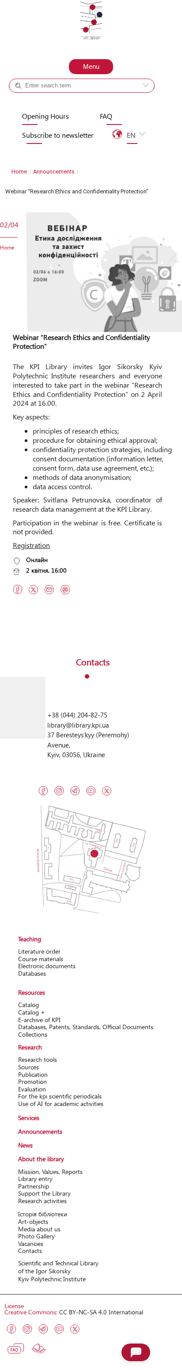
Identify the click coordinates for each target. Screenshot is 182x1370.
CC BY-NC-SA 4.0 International (101, 1312)
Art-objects (33, 1221)
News (25, 1145)
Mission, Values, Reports (50, 1171)
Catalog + (39, 101)
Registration (31, 545)
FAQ (106, 116)
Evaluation (32, 1089)
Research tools (37, 1059)
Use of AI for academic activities (60, 1103)
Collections (32, 1034)
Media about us (39, 1229)
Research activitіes (42, 1200)
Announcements (54, 171)
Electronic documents (47, 966)
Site (98, 101)
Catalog (28, 1004)
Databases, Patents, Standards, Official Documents (85, 1027)
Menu (91, 66)
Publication (33, 1074)
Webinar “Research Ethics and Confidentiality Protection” (81, 341)
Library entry (35, 1178)
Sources (28, 1067)
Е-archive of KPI (39, 1019)
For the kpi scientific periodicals (60, 1096)
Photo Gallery (36, 1236)
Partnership (33, 1186)
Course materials (40, 959)
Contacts (30, 1250)
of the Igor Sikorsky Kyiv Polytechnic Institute (52, 1275)
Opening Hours (45, 116)
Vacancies (30, 1243)
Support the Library (44, 1193)
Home (19, 171)
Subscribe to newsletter (58, 135)
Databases (32, 973)
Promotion (32, 1081)
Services (28, 1117)
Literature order (39, 951)
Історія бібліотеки (42, 1214)
